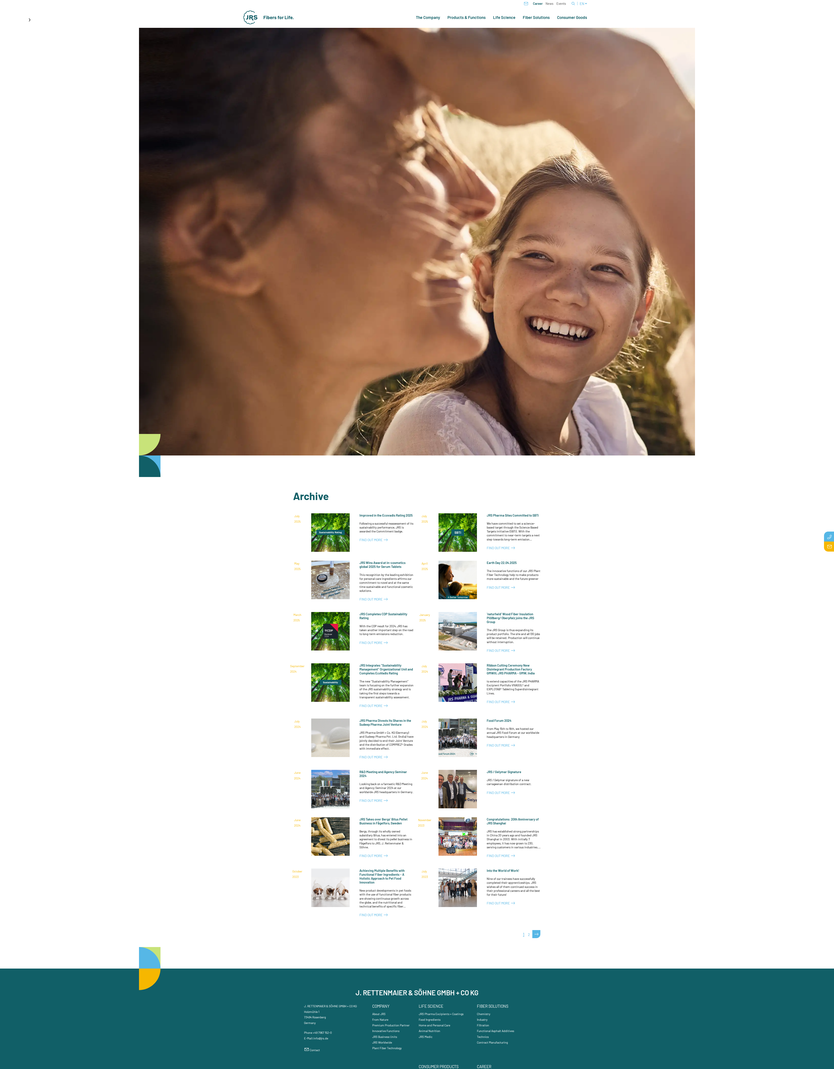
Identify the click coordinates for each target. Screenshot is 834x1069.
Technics (483, 1037)
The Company (428, 17)
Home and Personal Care (434, 1025)
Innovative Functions (385, 1031)
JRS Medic (425, 1037)
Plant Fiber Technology (387, 1048)
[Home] (268, 17)
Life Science (504, 17)
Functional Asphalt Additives (495, 1031)
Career (538, 3)
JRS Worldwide (382, 1042)
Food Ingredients (429, 1019)
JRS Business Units (384, 1037)
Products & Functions (466, 17)
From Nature (380, 1019)
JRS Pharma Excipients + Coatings (441, 1014)
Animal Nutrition (429, 1031)
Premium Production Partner (391, 1025)
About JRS (379, 1014)
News (549, 3)
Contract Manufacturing (492, 1042)
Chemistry (483, 1014)
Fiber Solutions (536, 17)
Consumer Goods (572, 17)
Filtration (483, 1025)
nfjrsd (320, 1038)
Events (561, 3)
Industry (482, 1019)
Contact (315, 1050)
